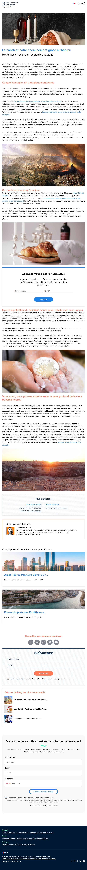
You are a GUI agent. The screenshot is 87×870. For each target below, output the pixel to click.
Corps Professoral (8, 832)
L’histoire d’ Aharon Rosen (25, 844)
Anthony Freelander (24, 528)
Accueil (5, 830)
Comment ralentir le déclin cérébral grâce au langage (30, 507)
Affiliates (45, 858)
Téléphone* (9, 778)
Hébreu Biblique (42, 838)
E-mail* (7, 768)
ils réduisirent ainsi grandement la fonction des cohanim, (37, 101)
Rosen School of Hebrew (10, 4)
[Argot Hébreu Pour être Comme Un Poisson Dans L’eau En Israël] (43, 561)
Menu (81, 3)
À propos (5, 842)
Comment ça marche (46, 832)
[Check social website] (71, 861)
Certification (33, 832)
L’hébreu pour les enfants (25, 838)
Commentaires (21, 832)
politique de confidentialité (35, 679)
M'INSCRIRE (43, 673)
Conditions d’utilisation (11, 858)
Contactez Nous (8, 844)
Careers (52, 858)
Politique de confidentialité (50, 806)
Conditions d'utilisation (36, 806)
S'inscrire (43, 299)
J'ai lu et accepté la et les (37, 679)
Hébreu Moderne (8, 838)
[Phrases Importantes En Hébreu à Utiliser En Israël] (43, 599)
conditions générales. (57, 679)
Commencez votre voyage (43, 791)
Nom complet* (10, 757)
